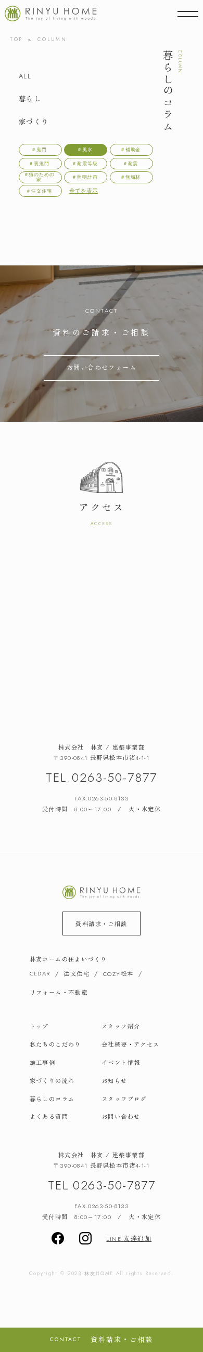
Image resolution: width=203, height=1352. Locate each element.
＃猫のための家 (39, 176)
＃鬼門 (39, 149)
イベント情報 (121, 1062)
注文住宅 (77, 973)
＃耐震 (130, 163)
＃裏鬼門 (39, 163)
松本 (118, 973)
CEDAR (40, 973)
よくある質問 (49, 1116)
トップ (39, 1026)
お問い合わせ (121, 1116)
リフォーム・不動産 (59, 992)
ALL (25, 76)
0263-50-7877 (114, 777)
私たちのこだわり (55, 1044)
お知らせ (115, 1080)
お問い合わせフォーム (101, 367)
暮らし (30, 98)
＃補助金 (130, 149)
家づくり (34, 121)
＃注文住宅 (39, 191)
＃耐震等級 (85, 163)
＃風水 (85, 149)
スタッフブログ (124, 1098)
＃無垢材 (130, 177)
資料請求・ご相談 (101, 923)
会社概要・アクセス (131, 1044)
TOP (16, 39)
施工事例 (43, 1062)
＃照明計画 (85, 177)
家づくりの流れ (52, 1080)
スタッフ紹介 (121, 1026)
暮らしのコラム (52, 1098)
